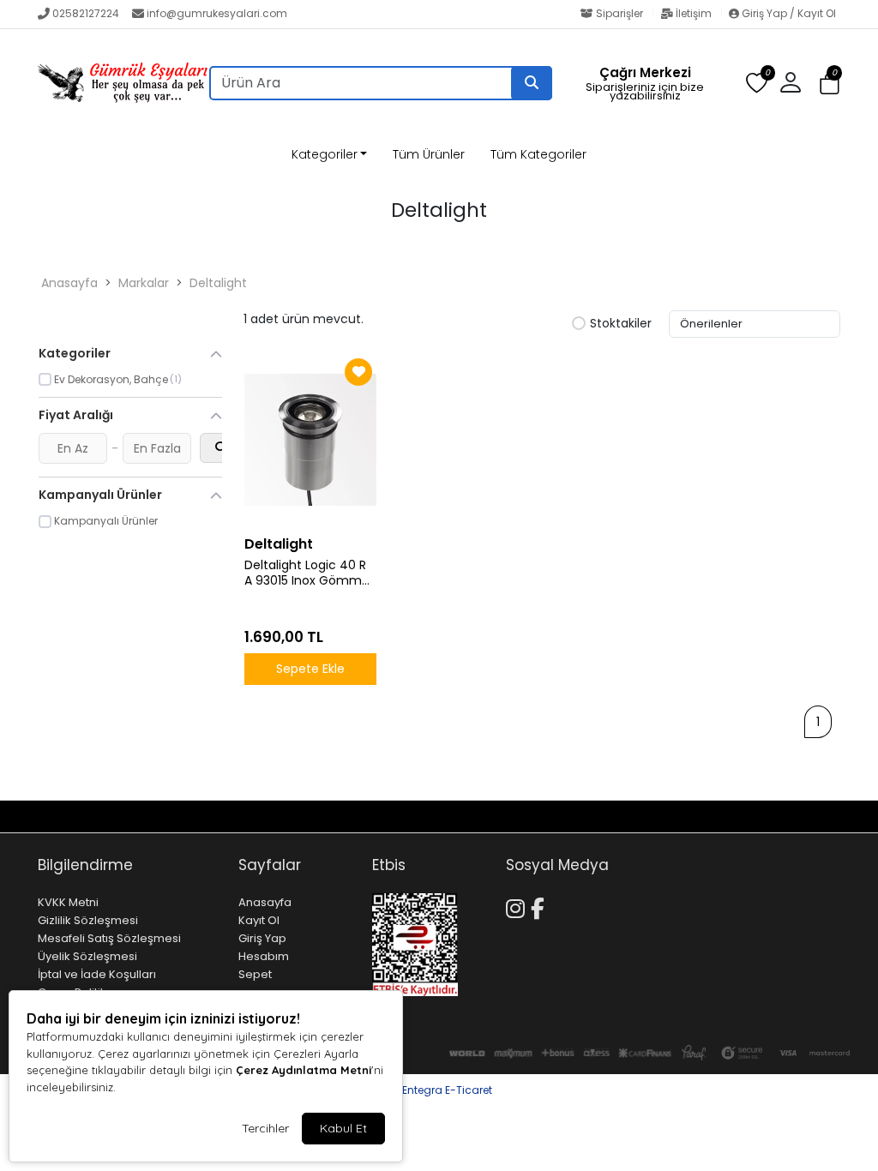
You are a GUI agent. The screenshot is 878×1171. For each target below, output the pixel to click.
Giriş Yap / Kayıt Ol (787, 13)
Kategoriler (325, 154)
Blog (111, 816)
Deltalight (218, 283)
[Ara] (531, 83)
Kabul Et (343, 1128)
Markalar (143, 283)
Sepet (255, 974)
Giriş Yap (262, 938)
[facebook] (830, 816)
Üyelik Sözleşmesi (87, 956)
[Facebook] (540, 906)
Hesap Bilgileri (179, 816)
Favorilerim (682, 816)
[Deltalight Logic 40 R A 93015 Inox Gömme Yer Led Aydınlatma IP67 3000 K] (310, 439)
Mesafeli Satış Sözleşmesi (109, 938)
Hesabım (263, 956)
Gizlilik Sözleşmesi (88, 920)
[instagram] (810, 816)
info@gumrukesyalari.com (217, 13)
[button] (829, 84)
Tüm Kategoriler (538, 154)
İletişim (693, 13)
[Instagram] (518, 906)
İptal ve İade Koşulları (97, 974)
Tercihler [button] (265, 1128)
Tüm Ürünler (429, 154)
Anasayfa (69, 283)
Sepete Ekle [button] (310, 668)
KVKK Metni (68, 902)
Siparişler (619, 13)
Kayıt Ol (259, 920)
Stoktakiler (621, 324)
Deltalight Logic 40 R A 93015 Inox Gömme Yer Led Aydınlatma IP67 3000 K (307, 573)
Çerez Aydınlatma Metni (303, 1070)
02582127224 (85, 13)
